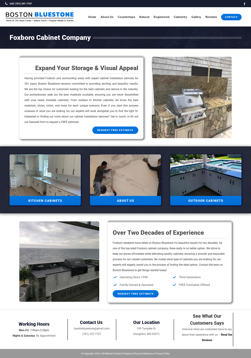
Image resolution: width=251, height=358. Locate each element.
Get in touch (118, 116)
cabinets (178, 253)
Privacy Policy (162, 353)
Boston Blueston (162, 242)
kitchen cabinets (103, 100)
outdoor (83, 100)
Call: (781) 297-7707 (21, 3)
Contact (203, 264)
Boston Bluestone (49, 83)
